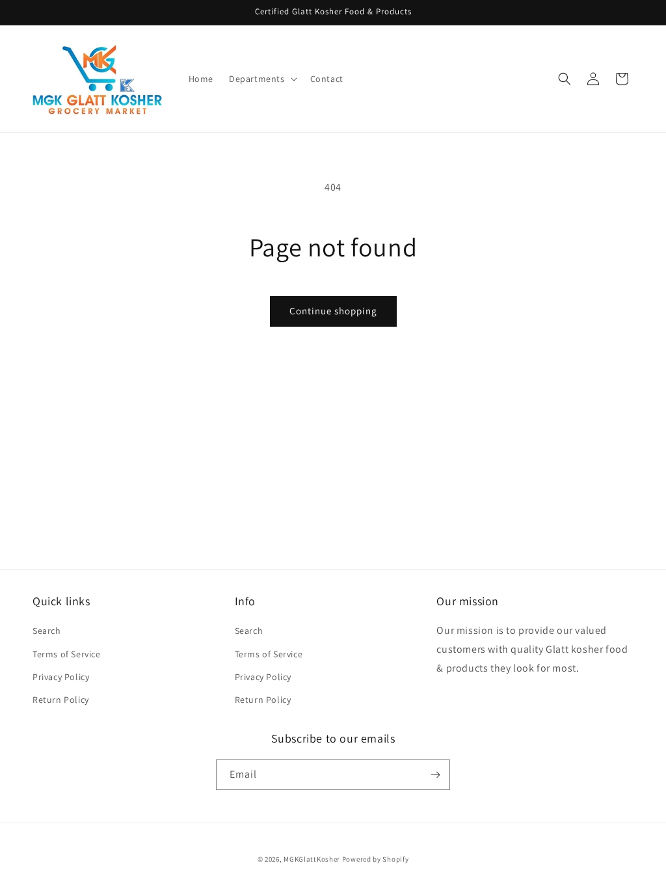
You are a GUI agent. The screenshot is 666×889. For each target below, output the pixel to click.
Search (47, 630)
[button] (261, 78)
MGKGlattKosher (312, 859)
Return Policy (61, 699)
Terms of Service (67, 654)
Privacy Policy (61, 677)
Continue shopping (333, 311)
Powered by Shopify (375, 859)
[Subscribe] (435, 774)
